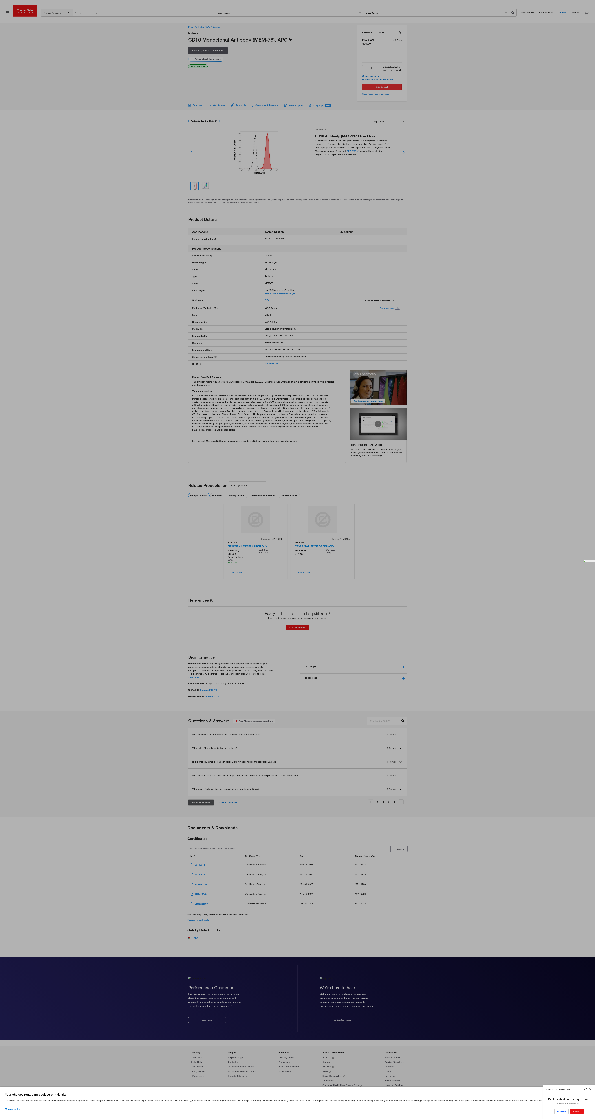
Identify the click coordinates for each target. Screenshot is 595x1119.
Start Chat (577, 1111)
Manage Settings (13, 1109)
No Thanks (561, 1111)
